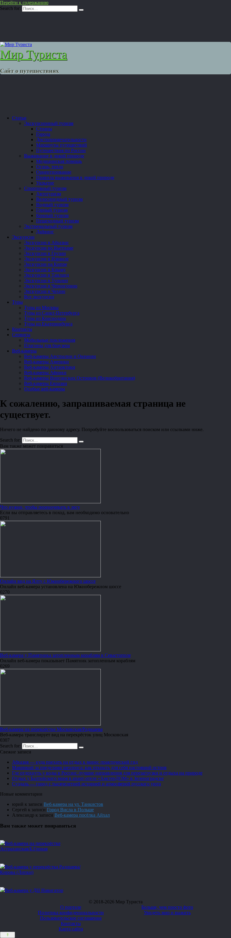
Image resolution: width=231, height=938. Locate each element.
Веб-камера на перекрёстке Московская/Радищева (51, 729)
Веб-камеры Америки (46, 361)
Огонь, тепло (49, 166)
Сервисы (21, 334)
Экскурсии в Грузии (45, 253)
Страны (44, 128)
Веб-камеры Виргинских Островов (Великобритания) (79, 377)
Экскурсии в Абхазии (46, 242)
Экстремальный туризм (48, 226)
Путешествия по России (61, 150)
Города (43, 134)
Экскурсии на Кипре (45, 264)
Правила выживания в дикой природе (75, 177)
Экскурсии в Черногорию (50, 285)
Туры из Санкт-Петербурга (51, 312)
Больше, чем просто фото (167, 907)
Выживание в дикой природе (54, 155)
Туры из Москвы (41, 307)
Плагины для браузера (47, 345)
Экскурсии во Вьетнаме (48, 247)
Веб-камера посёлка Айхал (82, 815)
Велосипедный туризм (59, 199)
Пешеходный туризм (57, 220)
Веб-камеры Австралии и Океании (60, 356)
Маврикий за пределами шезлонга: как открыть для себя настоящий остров (89, 767)
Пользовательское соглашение (71, 918)
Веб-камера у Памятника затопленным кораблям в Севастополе (65, 655)
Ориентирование (53, 172)
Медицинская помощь (59, 161)
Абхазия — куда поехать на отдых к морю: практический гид (75, 762)
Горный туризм (52, 210)
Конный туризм (52, 215)
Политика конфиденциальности (71, 912)
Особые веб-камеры (44, 388)
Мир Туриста (33, 54)
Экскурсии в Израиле (46, 258)
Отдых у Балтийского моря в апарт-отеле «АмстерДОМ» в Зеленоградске (88, 778)
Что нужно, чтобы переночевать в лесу (40, 507)
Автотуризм (48, 193)
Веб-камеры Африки (45, 372)
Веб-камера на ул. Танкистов (73, 804)
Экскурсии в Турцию (46, 280)
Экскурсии (23, 237)
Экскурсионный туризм (48, 123)
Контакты (22, 329)
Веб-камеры (24, 350)
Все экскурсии (39, 296)
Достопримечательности (61, 139)
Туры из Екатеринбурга (48, 323)
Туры (17, 302)
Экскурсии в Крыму (45, 269)
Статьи (19, 117)
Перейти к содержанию (24, 2)
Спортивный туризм (45, 188)
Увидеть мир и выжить (167, 912)
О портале (70, 907)
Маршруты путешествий (61, 145)
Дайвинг (45, 231)
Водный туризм (52, 204)
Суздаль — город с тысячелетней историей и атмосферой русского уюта (86, 783)
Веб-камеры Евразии (45, 383)
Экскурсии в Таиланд (46, 275)
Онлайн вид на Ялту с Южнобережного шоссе (48, 581)
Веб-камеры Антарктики (49, 367)
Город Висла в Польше (70, 809)
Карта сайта (71, 928)
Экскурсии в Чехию (44, 291)
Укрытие (45, 182)
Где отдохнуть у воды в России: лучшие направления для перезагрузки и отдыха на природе (107, 772)
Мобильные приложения (49, 340)
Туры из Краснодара (45, 318)
